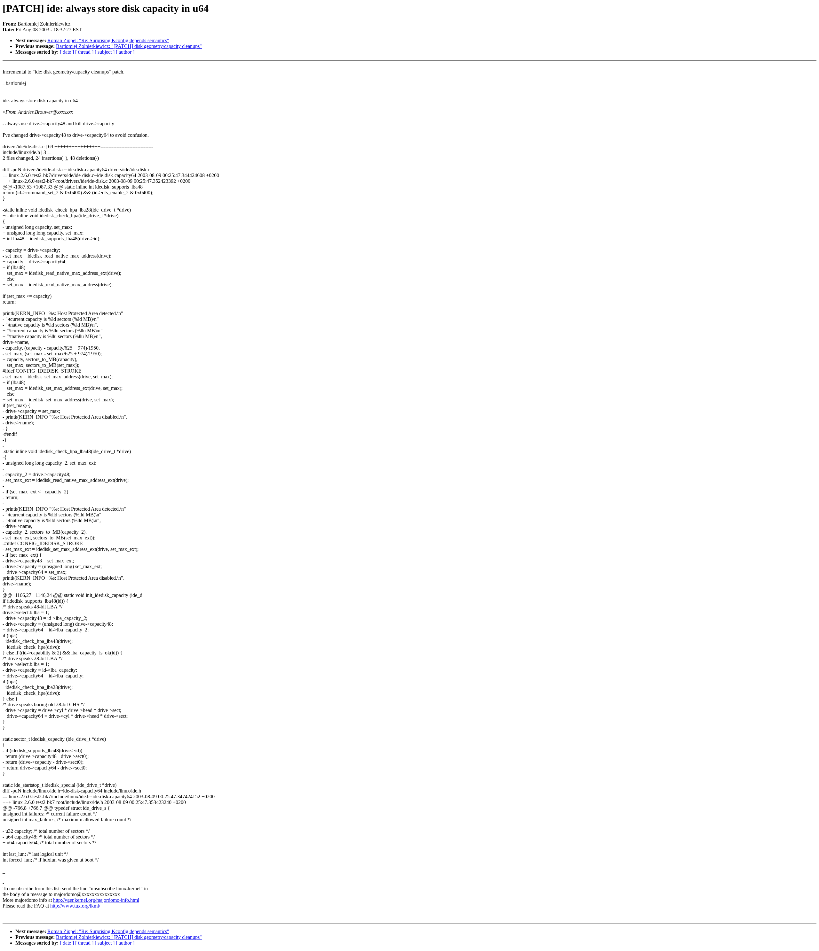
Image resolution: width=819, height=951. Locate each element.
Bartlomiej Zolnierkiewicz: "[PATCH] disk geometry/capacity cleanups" (129, 46)
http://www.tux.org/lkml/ (75, 905)
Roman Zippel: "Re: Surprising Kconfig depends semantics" (108, 40)
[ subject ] (105, 52)
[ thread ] (84, 52)
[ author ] (125, 52)
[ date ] (67, 52)
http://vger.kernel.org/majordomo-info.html (96, 900)
